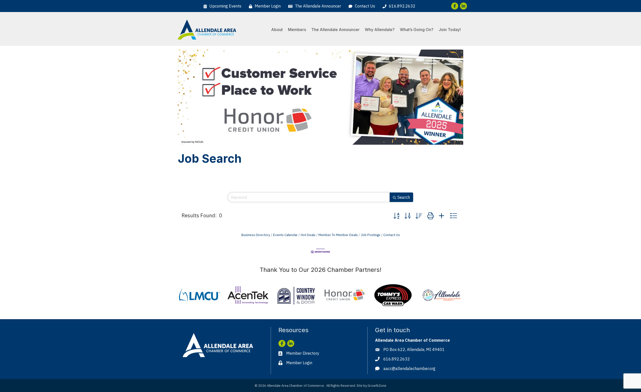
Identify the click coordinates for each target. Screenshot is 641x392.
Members (297, 29)
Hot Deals (308, 235)
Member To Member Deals (338, 235)
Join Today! (450, 29)
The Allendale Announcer (335, 29)
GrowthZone (377, 385)
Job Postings (370, 235)
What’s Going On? (416, 29)
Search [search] (403, 197)
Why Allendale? (380, 29)
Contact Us (391, 235)
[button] (396, 216)
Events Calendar (285, 235)
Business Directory (255, 235)
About (277, 29)
